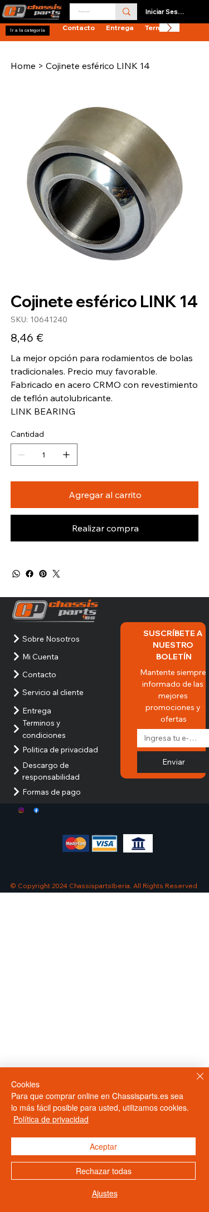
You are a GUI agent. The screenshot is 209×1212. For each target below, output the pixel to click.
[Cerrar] (193, 1083)
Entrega (36, 710)
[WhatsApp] (16, 573)
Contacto (39, 674)
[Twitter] (56, 573)
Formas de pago (51, 791)
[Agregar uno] (66, 455)
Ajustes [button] (105, 1193)
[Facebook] (29, 573)
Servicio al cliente (53, 692)
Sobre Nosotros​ (51, 638)
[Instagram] (21, 810)
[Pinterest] (42, 573)
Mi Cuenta (40, 656)
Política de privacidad (51, 1119)
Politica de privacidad (60, 749)
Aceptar (103, 1146)
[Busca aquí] (126, 11)
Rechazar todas (104, 1170)
